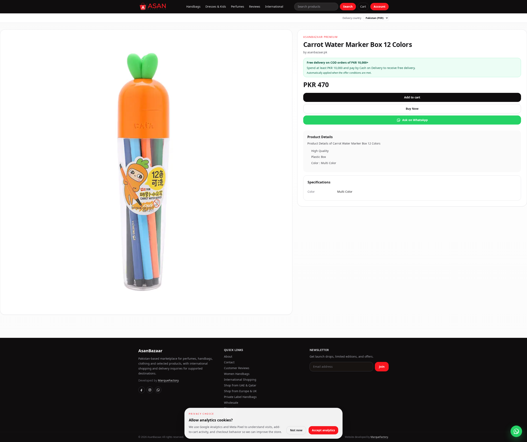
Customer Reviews (236, 368)
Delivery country (352, 18)
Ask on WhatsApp (415, 120)
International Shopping (240, 379)
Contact (229, 362)
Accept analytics (323, 430)
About (228, 356)
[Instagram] (150, 390)
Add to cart (412, 97)
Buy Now (412, 109)
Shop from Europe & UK (240, 391)
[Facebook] (141, 390)
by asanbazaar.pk (315, 52)
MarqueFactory (168, 380)
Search (348, 6)
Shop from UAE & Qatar (240, 385)
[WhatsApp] (158, 390)
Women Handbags (237, 374)
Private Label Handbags (240, 397)
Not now (296, 430)
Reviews (254, 6)
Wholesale (231, 403)
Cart (363, 6)
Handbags (193, 6)
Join (382, 367)
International (274, 6)
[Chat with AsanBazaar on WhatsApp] (516, 431)
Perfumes (237, 6)
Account (379, 6)
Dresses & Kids (215, 6)
